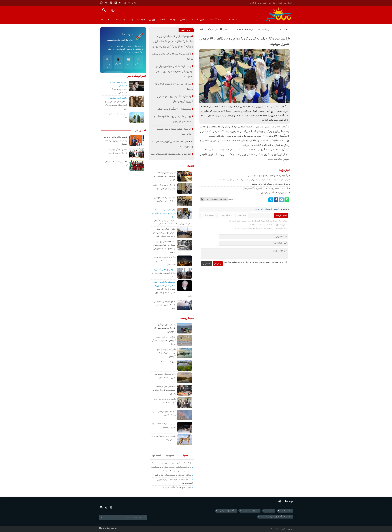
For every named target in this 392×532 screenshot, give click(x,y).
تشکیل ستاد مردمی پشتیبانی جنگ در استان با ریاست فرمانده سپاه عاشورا (164, 261)
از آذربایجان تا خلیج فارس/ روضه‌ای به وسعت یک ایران (268, 175)
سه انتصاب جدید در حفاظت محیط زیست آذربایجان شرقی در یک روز (163, 390)
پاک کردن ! (206, 263)
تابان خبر (264, 209)
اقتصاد (163, 19)
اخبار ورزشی (140, 131)
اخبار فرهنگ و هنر (136, 76)
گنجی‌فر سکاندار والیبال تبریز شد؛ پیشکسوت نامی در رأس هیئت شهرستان (115, 141)
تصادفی (156, 455)
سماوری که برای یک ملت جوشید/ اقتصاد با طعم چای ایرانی (173, 293)
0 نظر (225, 29)
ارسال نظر (217, 263)
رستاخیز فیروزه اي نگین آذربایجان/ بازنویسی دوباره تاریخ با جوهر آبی (164, 328)
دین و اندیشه (198, 19)
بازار (131, 19)
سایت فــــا (269, 528)
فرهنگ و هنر (215, 19)
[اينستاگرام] (101, 2)
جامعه (172, 19)
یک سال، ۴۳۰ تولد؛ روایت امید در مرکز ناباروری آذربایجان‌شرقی (265, 188)
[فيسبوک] (276, 199)
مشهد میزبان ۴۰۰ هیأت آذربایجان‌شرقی (274, 192)
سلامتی (183, 19)
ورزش (152, 19)
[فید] (115, 2)
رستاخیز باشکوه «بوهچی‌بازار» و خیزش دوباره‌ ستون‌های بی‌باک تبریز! (116, 105)
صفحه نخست (231, 19)
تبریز (270, 511)
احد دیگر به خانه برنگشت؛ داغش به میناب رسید (171, 154)
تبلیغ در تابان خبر (275, 3)
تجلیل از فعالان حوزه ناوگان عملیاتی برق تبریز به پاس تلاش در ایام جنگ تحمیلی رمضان (164, 233)
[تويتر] (270, 199)
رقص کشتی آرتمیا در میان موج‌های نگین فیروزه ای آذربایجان (166, 353)
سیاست (141, 19)
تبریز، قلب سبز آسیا (168, 361)
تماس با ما (262, 3)
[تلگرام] (281, 199)
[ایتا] (111, 2)
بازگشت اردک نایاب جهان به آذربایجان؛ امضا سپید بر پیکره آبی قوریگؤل (163, 340)
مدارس (256, 209)
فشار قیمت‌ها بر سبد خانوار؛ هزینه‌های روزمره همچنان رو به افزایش (164, 176)
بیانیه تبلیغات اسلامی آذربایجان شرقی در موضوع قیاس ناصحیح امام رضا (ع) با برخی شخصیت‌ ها (252, 179)
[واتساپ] (287, 199)
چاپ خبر (214, 29)
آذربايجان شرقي (273, 209)
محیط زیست (187, 318)
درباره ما (253, 3)
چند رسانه (120, 19)
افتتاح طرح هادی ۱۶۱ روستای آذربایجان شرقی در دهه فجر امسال (164, 305)
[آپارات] (106, 2)
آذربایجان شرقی (250, 511)
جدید (185, 455)
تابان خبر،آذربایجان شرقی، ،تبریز (276, 517)
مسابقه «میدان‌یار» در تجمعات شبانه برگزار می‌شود (270, 184)
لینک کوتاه (232, 199)
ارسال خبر (288, 3)
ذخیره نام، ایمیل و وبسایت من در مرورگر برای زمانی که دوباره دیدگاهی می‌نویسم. (253, 262)
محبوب (170, 455)
